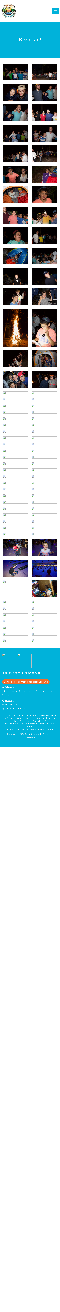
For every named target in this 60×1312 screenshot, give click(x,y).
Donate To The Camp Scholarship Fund (26, 681)
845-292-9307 (9, 704)
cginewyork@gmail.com (14, 708)
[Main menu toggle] (55, 11)
